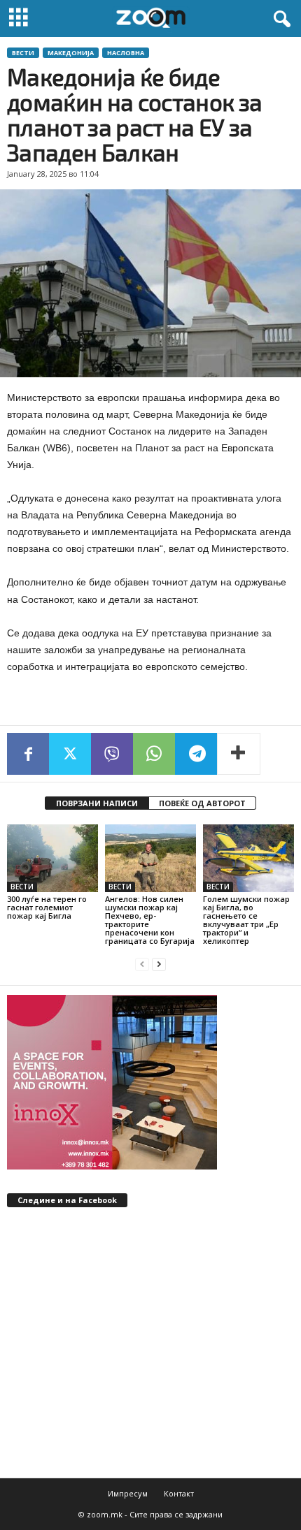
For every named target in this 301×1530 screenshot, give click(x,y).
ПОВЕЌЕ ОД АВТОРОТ (202, 803)
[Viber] (112, 754)
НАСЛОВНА (125, 52)
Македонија (71, 52)
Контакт (179, 1493)
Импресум (128, 1493)
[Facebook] (28, 754)
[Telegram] (196, 754)
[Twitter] (70, 754)
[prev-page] (142, 964)
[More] (238, 754)
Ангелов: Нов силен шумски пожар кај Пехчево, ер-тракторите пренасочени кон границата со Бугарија (150, 920)
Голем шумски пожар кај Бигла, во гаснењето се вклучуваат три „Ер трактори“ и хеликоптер (246, 920)
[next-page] (159, 964)
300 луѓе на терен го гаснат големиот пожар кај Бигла (47, 907)
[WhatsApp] (154, 754)
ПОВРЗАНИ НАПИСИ (97, 803)
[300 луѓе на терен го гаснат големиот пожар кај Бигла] (52, 858)
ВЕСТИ (23, 52)
